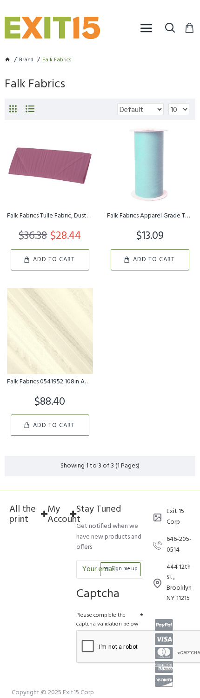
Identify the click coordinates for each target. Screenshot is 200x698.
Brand (26, 60)
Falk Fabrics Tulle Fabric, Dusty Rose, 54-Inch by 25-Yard (50, 216)
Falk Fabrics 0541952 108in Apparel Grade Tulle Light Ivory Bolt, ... (50, 382)
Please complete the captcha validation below (107, 620)
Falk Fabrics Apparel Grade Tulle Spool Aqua (150, 216)
